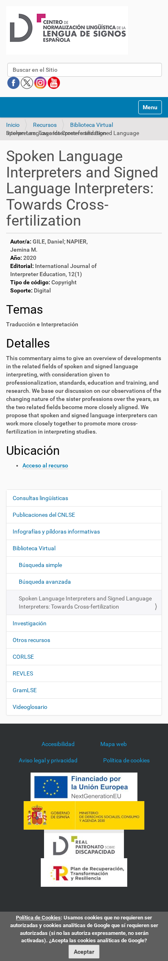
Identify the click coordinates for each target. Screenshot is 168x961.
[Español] (67, 30)
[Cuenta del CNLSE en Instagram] (41, 82)
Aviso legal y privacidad (48, 760)
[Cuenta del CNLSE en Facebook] (14, 82)
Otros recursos (31, 640)
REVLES (23, 673)
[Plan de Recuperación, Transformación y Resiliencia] (84, 872)
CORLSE (23, 656)
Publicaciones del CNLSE (44, 515)
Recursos (45, 125)
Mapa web (113, 744)
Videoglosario (30, 707)
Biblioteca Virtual (91, 125)
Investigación (29, 623)
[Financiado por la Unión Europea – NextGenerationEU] (84, 786)
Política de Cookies (38, 917)
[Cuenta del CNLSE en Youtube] (54, 82)
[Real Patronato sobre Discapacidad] (84, 843)
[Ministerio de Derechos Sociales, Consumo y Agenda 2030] (84, 815)
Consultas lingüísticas (40, 498)
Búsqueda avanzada (45, 581)
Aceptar (84, 951)
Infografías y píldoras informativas (56, 531)
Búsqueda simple (40, 565)
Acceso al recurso (45, 465)
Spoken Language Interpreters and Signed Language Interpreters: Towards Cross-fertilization (85, 602)
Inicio (13, 125)
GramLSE (25, 690)
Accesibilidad (58, 744)
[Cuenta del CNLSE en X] (27, 82)
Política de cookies (126, 760)
